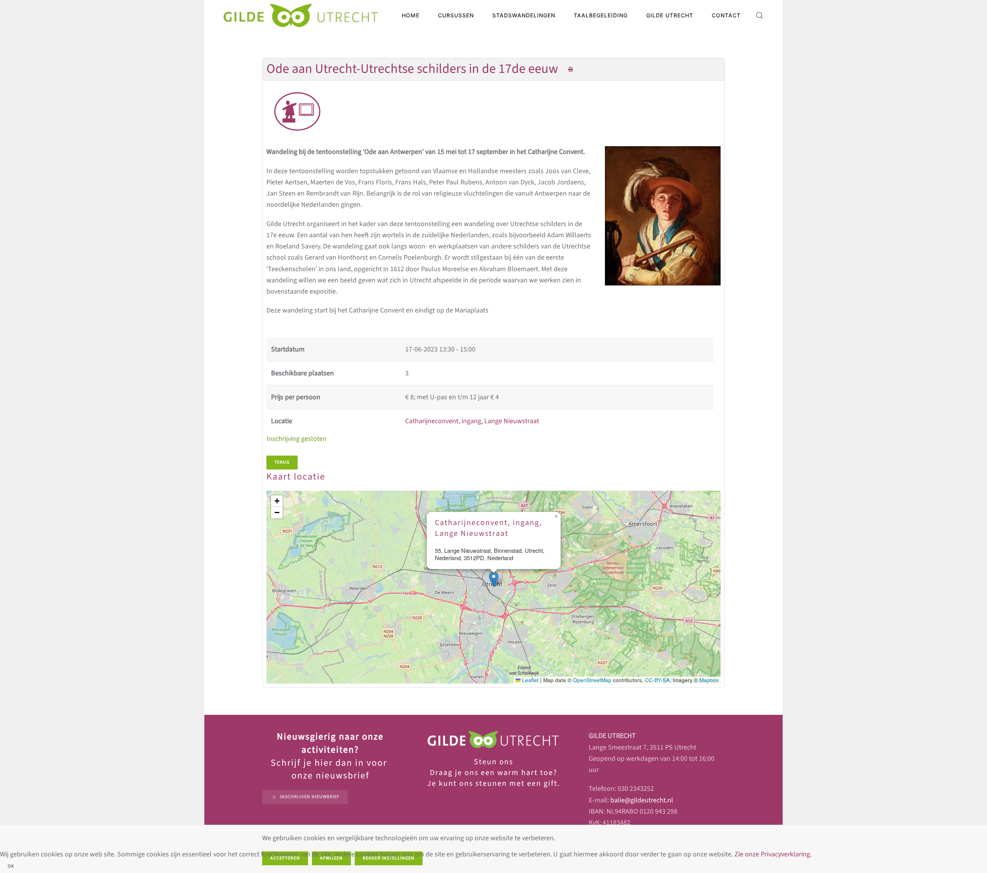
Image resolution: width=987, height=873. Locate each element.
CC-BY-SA (657, 680)
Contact (726, 15)
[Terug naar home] (301, 15)
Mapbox (709, 680)
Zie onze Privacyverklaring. (773, 854)
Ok (11, 866)
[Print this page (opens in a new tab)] (570, 69)
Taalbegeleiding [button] (601, 15)
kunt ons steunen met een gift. (498, 783)
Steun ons (493, 761)
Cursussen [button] (456, 15)
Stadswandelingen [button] (523, 15)
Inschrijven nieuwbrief (310, 797)
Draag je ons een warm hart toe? (494, 772)
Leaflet (529, 680)
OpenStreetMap (592, 680)
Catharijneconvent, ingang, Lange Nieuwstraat (472, 421)
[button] (759, 15)
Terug (282, 462)
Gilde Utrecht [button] (669, 15)
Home (410, 15)
